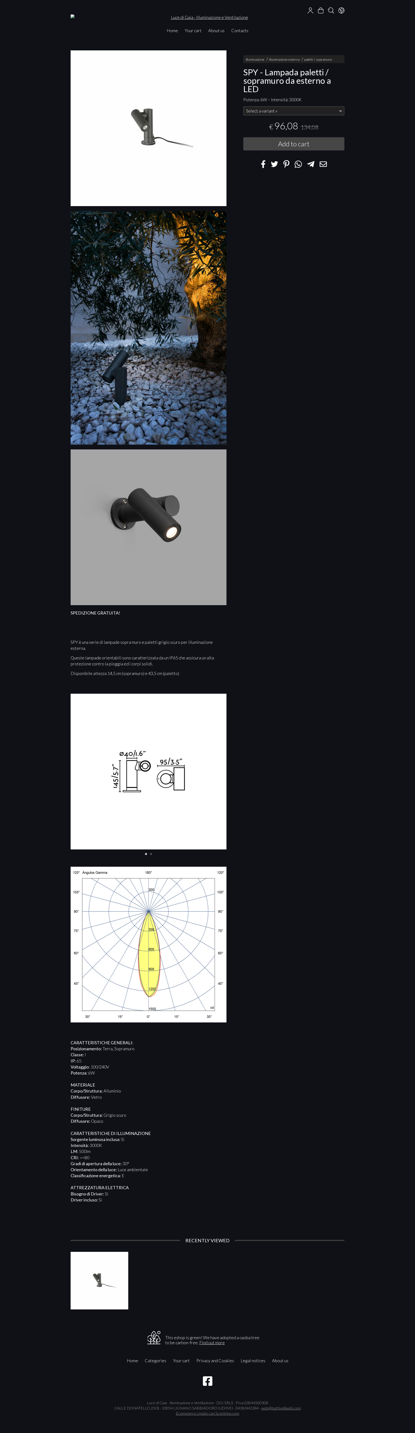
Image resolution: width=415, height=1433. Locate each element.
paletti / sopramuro (318, 59)
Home (172, 30)
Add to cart (294, 144)
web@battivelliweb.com (281, 1408)
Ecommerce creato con (207, 1413)
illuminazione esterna (284, 59)
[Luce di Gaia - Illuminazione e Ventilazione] (207, 12)
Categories (155, 1360)
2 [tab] (151, 853)
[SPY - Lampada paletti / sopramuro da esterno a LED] (148, 128)
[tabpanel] (148, 771)
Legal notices (253, 1360)
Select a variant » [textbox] (261, 111)
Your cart (193, 30)
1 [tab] (146, 853)
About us (216, 30)
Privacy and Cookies (215, 1360)
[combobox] (293, 111)
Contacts (239, 30)
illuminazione (255, 59)
